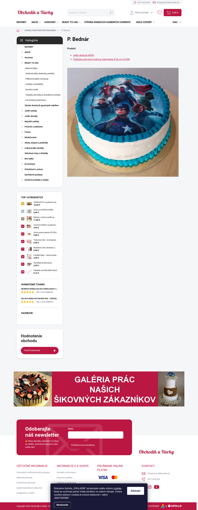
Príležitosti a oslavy (34, 169)
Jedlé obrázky (31, 116)
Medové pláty (31, 68)
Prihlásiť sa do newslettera (83, 445)
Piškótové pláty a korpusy (36, 79)
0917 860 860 (154, 479)
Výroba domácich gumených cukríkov (42, 105)
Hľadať (111, 12)
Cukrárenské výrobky (34, 148)
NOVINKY (29, 47)
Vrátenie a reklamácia (66, 483)
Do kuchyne (30, 164)
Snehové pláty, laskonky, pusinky (39, 73)
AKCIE (27, 52)
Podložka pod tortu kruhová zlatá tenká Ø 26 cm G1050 (101, 59)
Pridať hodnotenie (32, 350)
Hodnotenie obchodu (26, 483)
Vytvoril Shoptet (152, 506)
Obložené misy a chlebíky (36, 153)
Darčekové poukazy (33, 175)
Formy (27, 132)
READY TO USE (31, 63)
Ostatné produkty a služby (37, 180)
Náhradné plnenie (24, 477)
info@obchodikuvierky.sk (159, 473)
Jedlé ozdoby (31, 111)
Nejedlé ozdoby (32, 121)
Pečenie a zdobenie (34, 127)
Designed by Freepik (25, 493)
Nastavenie (62, 504)
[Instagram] (150, 486)
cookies (117, 488)
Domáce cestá (31, 89)
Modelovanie (31, 137)
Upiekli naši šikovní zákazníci (29, 488)
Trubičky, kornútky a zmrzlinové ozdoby (42, 95)
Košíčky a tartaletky (34, 84)
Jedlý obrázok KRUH (83, 55)
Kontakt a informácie (66, 472)
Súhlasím (135, 490)
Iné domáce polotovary (35, 100)
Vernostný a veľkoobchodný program (33, 472)
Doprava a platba (64, 477)
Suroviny (29, 57)
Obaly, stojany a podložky (36, 143)
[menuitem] (23, 22)
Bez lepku (29, 158)
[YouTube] (156, 486)
